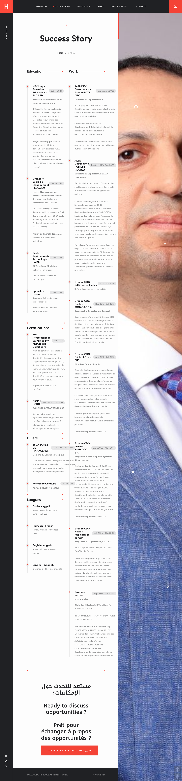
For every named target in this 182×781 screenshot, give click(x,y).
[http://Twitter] (6, 766)
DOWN (177, 776)
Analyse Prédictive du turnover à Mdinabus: (48, 237)
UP (177, 769)
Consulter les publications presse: (90, 431)
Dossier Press (119, 6)
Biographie (84, 6)
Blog (101, 6)
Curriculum (62, 6)
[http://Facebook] (6, 761)
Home (60, 53)
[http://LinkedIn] (6, 756)
